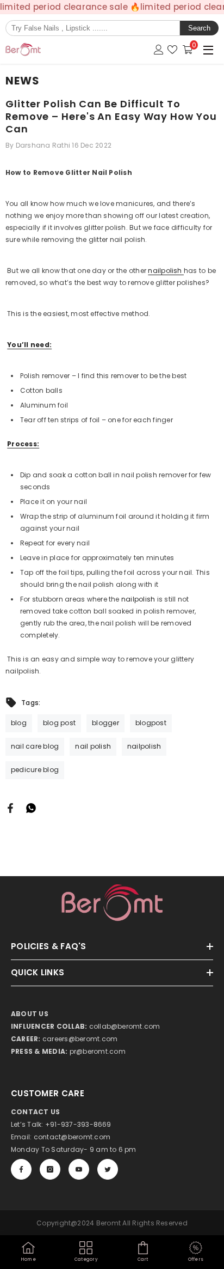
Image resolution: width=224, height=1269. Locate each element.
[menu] (208, 49)
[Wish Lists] (172, 49)
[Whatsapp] (31, 807)
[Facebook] (10, 807)
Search (199, 28)
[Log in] (159, 49)
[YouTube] (79, 1169)
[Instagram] (50, 1169)
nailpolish (166, 270)
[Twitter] (107, 1169)
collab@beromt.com (124, 1026)
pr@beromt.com (98, 1051)
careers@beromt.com (79, 1038)
